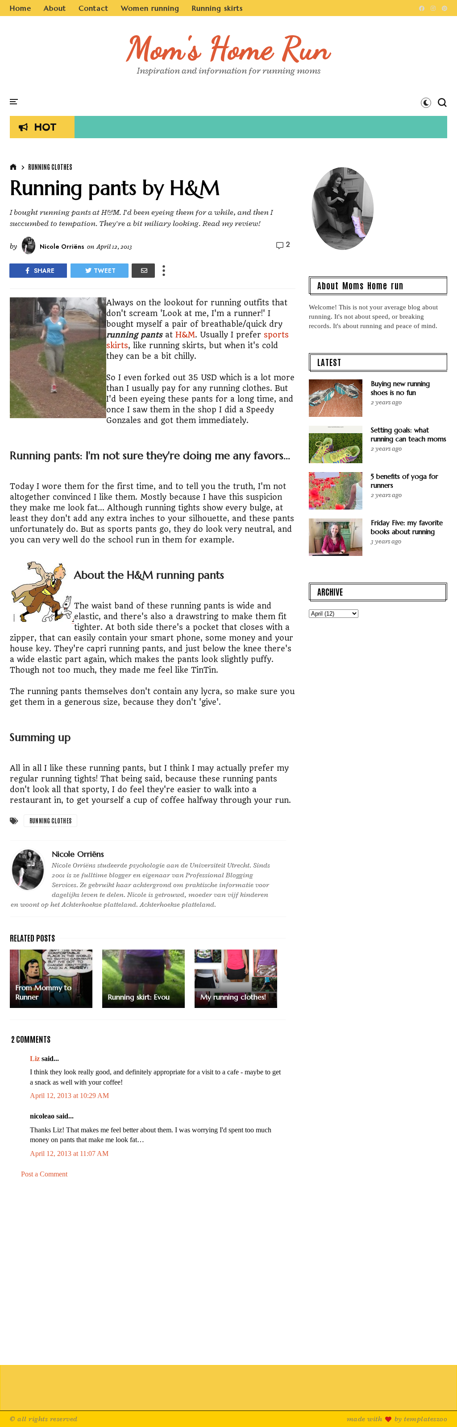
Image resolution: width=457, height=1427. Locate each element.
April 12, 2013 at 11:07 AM (69, 1153)
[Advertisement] (152, 1272)
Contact (93, 8)
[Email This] (143, 270)
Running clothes (50, 167)
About (55, 8)
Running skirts (217, 8)
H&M (185, 334)
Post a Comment (44, 1174)
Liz (35, 1058)
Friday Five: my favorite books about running (407, 527)
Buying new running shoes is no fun (400, 388)
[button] (426, 103)
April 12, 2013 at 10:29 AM (69, 1095)
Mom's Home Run (228, 48)
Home (20, 8)
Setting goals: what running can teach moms (408, 434)
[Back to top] (435, 1406)
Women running (150, 8)
